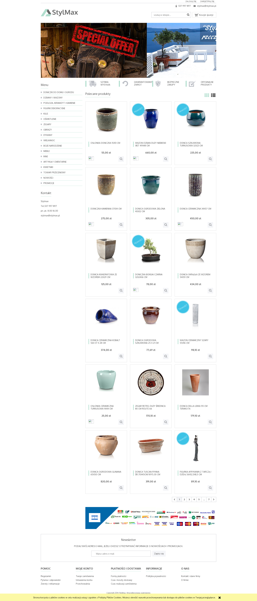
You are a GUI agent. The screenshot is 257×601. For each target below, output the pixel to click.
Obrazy (47, 129)
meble (46, 151)
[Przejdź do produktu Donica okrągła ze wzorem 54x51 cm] (195, 254)
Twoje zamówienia (85, 576)
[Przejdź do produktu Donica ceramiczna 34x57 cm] (195, 188)
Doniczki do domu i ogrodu (58, 92)
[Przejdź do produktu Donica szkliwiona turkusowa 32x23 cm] (195, 123)
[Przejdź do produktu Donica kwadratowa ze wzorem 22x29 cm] (106, 254)
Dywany (47, 135)
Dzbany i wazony (53, 97)
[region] (128, 50)
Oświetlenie (49, 119)
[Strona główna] (59, 13)
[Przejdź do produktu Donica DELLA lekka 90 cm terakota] (195, 386)
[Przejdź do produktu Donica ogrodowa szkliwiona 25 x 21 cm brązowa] (151, 320)
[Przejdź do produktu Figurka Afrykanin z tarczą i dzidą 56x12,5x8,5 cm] (195, 451)
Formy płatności (118, 576)
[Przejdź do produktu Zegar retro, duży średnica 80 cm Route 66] (151, 386)
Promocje (48, 183)
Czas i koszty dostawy (121, 580)
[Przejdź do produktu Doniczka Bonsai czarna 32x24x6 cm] (151, 254)
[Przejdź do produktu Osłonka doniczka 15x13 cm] (106, 123)
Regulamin (46, 576)
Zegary (47, 124)
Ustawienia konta (84, 580)
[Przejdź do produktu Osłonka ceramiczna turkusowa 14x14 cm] (106, 386)
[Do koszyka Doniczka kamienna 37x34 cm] (91, 224)
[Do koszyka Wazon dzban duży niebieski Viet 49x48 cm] (135, 158)
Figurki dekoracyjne (54, 108)
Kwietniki (48, 167)
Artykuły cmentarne (54, 161)
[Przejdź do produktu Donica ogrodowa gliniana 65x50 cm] (106, 451)
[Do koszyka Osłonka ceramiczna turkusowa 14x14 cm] (91, 421)
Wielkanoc (49, 140)
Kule (45, 113)
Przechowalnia (83, 583)
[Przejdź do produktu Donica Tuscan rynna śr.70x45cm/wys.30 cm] (151, 451)
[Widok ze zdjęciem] (206, 95)
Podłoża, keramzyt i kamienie (59, 103)
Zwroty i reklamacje (50, 583)
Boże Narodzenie (52, 145)
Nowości (48, 178)
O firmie (185, 580)
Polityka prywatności (156, 576)
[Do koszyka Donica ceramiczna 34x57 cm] (180, 224)
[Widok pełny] (213, 95)
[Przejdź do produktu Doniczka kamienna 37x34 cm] (106, 188)
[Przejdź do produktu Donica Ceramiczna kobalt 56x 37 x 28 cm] (106, 320)
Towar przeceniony (54, 172)
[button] (121, 159)
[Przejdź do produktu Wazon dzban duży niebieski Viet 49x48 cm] (151, 123)
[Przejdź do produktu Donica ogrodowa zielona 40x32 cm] (151, 188)
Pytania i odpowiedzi (51, 580)
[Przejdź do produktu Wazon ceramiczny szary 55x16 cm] (195, 320)
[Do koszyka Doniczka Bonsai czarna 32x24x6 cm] (135, 290)
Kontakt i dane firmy (190, 576)
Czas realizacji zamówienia (124, 583)
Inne (45, 156)
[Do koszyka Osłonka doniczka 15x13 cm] (91, 158)
